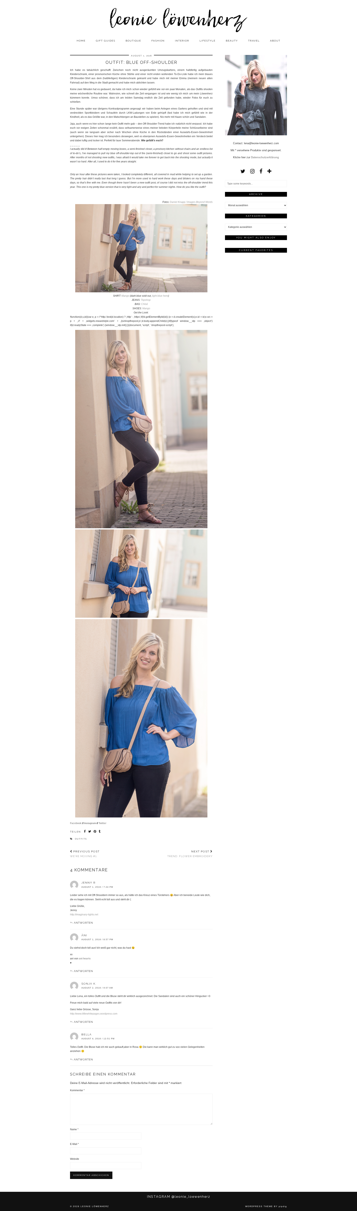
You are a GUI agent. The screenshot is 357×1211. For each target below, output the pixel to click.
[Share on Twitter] (90, 832)
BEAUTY (232, 40)
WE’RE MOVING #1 (85, 854)
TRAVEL (254, 40)
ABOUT (275, 40)
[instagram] (252, 171)
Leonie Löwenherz (95, 1206)
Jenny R (88, 882)
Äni (84, 935)
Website (74, 1158)
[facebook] (260, 171)
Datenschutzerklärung (265, 157)
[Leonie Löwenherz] (178, 18)
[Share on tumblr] (100, 832)
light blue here (160, 295)
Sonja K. (88, 983)
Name (74, 1129)
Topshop (146, 300)
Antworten (83, 922)
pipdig (283, 1206)
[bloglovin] (269, 171)
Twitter (102, 823)
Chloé (144, 304)
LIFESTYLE (207, 40)
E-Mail (74, 1144)
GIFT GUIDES (105, 40)
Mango (125, 295)
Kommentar (77, 1090)
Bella (86, 1034)
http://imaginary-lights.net (84, 914)
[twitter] (242, 171)
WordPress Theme (259, 1206)
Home (81, 40)
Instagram (90, 823)
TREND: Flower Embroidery (190, 854)
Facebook (76, 823)
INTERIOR (182, 40)
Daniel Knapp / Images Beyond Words (191, 202)
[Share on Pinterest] (95, 832)
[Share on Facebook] (85, 832)
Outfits (81, 839)
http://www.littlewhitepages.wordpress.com (93, 1013)
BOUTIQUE (133, 40)
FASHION (158, 40)
